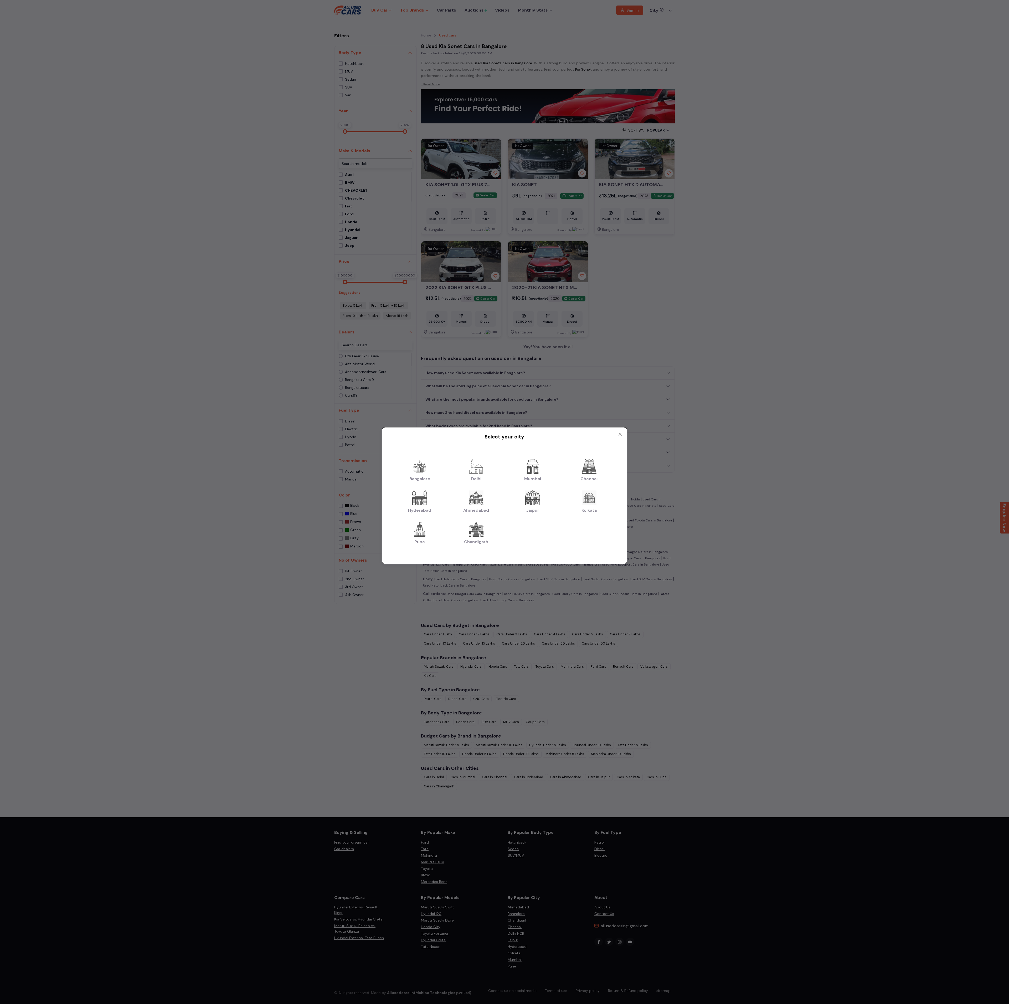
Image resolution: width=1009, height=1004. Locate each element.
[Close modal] (620, 434)
